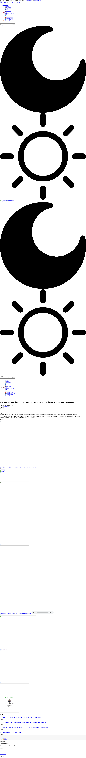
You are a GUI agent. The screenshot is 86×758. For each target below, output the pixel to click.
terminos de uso (37, 0)
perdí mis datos (3, 754)
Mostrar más (8, 22)
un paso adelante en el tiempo (6, 406)
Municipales (2, 399)
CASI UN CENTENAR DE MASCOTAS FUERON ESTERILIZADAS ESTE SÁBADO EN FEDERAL (23, 722)
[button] (1, 1)
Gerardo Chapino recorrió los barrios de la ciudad (10, 732)
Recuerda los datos (5, 751)
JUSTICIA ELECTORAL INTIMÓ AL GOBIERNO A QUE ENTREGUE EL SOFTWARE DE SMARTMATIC (24, 727)
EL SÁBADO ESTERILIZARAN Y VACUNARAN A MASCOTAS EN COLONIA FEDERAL (20, 717)
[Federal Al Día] (10, 2)
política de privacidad (28, 0)
